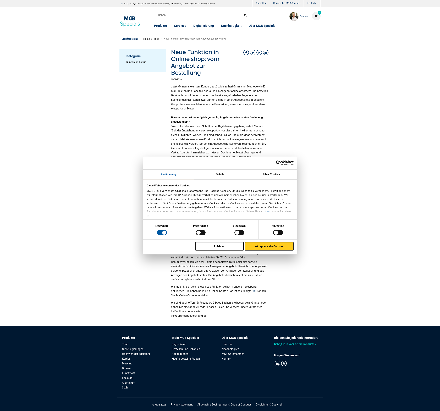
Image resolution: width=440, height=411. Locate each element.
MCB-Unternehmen (233, 354)
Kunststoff (128, 373)
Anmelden (261, 3)
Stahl (125, 387)
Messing (127, 363)
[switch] (201, 232)
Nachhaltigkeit (231, 25)
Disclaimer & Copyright (269, 404)
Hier (253, 291)
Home (146, 38)
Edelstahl (127, 378)
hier (267, 211)
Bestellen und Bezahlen (186, 349)
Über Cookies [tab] (271, 174)
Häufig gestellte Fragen (186, 358)
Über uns (227, 344)
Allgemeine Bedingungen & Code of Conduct (224, 404)
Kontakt (226, 358)
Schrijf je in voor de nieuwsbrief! (294, 344)
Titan (125, 344)
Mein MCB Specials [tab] (185, 338)
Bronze (126, 368)
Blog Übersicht (130, 38)
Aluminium (128, 382)
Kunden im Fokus (136, 62)
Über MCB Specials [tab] (235, 338)
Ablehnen (219, 246)
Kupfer (126, 358)
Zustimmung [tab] (168, 174)
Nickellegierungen (133, 349)
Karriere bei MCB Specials (286, 3)
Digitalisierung (203, 25)
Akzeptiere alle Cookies (269, 246)
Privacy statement (182, 404)
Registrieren (179, 344)
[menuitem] (261, 3)
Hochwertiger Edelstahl (136, 354)
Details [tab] (220, 174)
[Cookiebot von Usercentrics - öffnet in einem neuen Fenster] (278, 162)
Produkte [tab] (128, 338)
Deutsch (311, 3)
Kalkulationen (180, 354)
